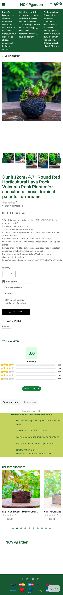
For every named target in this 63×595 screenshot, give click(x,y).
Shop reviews (29, 402)
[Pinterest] (38, 579)
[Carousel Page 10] (50, 528)
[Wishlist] (55, 4)
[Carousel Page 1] (13, 528)
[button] (31, 202)
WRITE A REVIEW (31, 389)
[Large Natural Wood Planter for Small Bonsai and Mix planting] (21, 489)
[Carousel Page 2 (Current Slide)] (17, 528)
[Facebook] (22, 579)
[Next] (58, 160)
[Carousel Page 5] (29, 528)
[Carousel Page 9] (46, 528)
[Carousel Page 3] (21, 528)
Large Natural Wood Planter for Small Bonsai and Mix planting (19, 512)
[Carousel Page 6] (33, 528)
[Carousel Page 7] (38, 528)
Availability (11, 282)
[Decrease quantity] (5, 274)
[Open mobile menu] (3, 4)
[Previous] (4, 160)
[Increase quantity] (18, 274)
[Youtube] (33, 579)
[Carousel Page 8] (42, 528)
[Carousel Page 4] (25, 528)
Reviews (6, 326)
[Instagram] (27, 579)
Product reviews (10, 402)
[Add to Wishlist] (36, 473)
